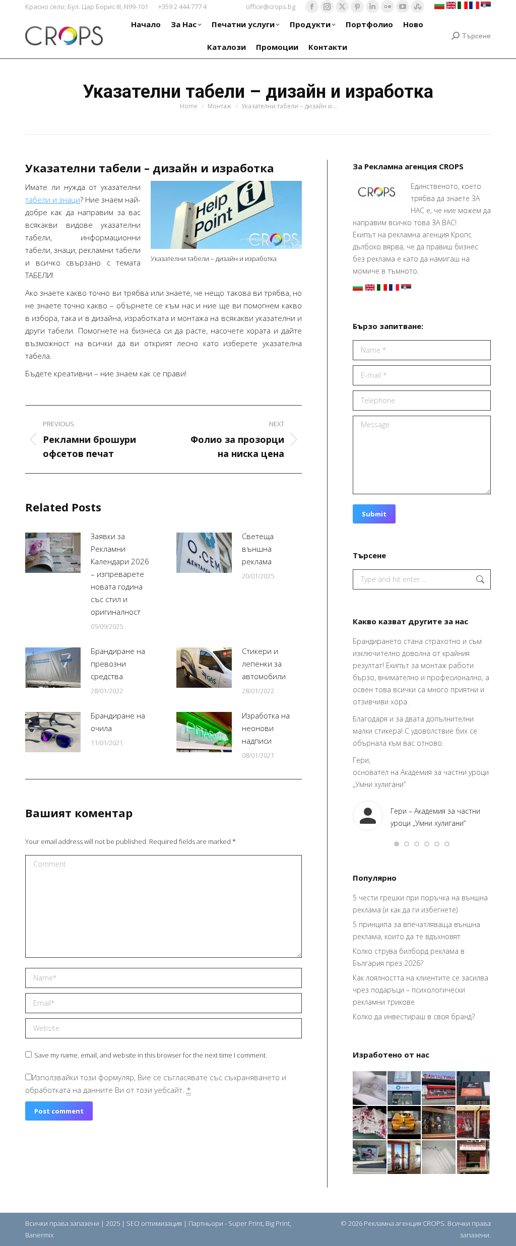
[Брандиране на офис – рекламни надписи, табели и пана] (474, 1157)
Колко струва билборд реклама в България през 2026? (409, 957)
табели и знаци (52, 199)
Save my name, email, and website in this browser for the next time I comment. (150, 1055)
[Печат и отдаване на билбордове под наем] (370, 1157)
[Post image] (53, 553)
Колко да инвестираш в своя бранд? (414, 1016)
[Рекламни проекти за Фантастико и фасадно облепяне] (439, 1088)
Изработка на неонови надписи (266, 728)
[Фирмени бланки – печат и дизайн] (439, 1157)
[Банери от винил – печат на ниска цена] (439, 1123)
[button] (396, 843)
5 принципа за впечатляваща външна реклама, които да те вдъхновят (416, 930)
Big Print (278, 1223)
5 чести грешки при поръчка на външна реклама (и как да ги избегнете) (420, 903)
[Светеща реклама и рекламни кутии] (405, 1088)
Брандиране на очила (118, 721)
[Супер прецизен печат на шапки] (370, 1088)
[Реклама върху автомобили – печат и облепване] (405, 1123)
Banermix (39, 1234)
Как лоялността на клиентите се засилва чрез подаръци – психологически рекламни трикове (420, 990)
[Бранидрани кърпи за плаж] (370, 1123)
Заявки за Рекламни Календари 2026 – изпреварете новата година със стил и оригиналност (120, 574)
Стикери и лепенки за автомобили (264, 663)
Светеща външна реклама (258, 548)
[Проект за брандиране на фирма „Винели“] (474, 1123)
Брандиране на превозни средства (118, 663)
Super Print (245, 1223)
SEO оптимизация (154, 1223)
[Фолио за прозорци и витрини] (405, 1157)
